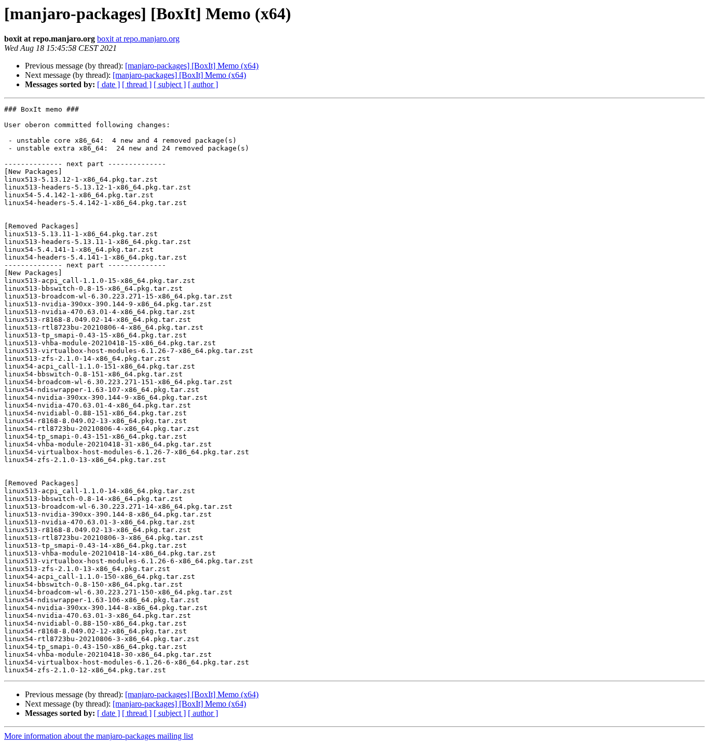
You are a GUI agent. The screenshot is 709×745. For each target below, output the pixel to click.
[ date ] (108, 84)
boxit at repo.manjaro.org (138, 38)
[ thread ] (137, 84)
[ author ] (203, 84)
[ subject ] (170, 84)
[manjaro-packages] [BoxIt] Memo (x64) (191, 65)
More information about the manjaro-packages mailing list (98, 736)
